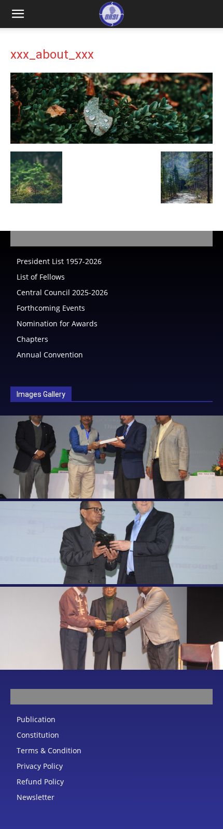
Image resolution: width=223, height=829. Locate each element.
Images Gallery (41, 394)
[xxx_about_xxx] (111, 140)
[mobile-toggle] (17, 14)
